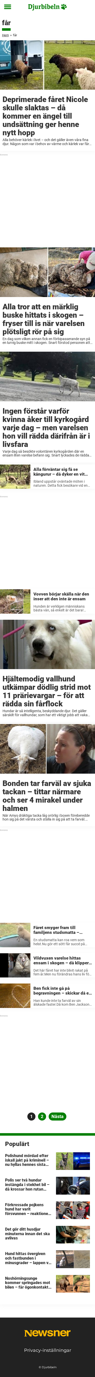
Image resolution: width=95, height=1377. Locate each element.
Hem (5, 35)
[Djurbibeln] (47, 7)
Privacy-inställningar (47, 1350)
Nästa (57, 1116)
